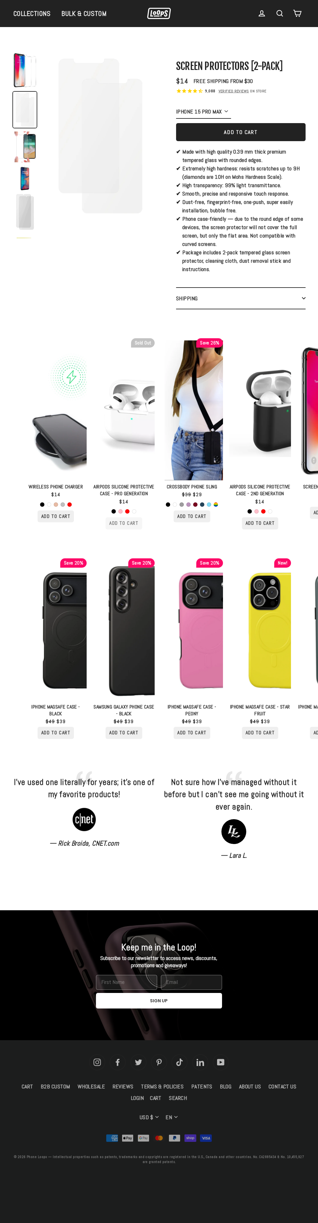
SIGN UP (159, 1001)
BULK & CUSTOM (84, 13)
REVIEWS (123, 1086)
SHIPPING (187, 298)
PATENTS (201, 1086)
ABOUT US (250, 1086)
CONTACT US (283, 1086)
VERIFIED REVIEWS (234, 91)
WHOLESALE (91, 1086)
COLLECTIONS (32, 13)
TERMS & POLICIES (162, 1086)
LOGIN (137, 1097)
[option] (99, 138)
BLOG (225, 1086)
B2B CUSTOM (55, 1086)
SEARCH (178, 1097)
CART (27, 1086)
